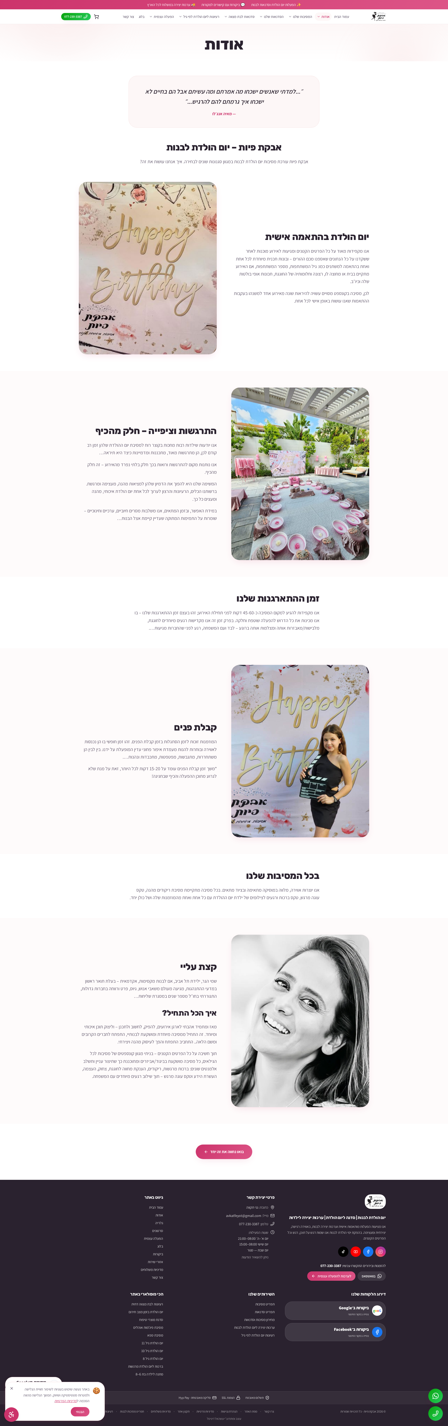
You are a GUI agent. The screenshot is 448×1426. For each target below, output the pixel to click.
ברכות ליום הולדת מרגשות (145, 1366)
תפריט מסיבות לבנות (132, 1411)
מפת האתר (250, 1411)
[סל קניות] (96, 16)
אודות (325, 16)
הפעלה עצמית (153, 1238)
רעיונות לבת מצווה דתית (147, 1304)
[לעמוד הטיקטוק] (343, 1251)
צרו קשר (269, 1411)
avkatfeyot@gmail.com (243, 1215)
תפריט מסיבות (265, 1304)
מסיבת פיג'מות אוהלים (148, 1327)
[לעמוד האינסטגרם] (380, 1251)
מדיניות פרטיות (205, 1411)
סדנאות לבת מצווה (242, 16)
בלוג (141, 16)
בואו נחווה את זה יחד (227, 1151)
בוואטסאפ (368, 1276)
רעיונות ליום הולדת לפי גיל (201, 16)
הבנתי (80, 1411)
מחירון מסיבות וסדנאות (259, 1319)
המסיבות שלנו (302, 16)
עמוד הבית (341, 16)
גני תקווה (252, 1207)
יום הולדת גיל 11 (152, 1343)
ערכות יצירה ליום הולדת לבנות (254, 1327)
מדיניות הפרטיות (66, 1401)
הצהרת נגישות (229, 1411)
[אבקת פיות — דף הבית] (375, 1201)
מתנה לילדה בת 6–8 (149, 1374)
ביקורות (158, 1254)
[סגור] (12, 1388)
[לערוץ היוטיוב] (356, 1251)
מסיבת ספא (155, 1335)
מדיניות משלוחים (152, 1269)
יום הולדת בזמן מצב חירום (146, 1312)
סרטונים (157, 1230)
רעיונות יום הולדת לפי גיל (258, 1335)
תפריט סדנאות (265, 1312)
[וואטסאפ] (435, 1396)
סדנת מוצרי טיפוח (151, 1319)
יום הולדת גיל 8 (153, 1358)
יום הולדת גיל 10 (152, 1350)
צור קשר (128, 16)
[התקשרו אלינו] (435, 1413)
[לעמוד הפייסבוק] (368, 1251)
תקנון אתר (184, 1411)
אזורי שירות (155, 1261)
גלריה (159, 1223)
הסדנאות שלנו (274, 16)
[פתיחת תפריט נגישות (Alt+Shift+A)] (11, 1414)
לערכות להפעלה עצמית (334, 1276)
